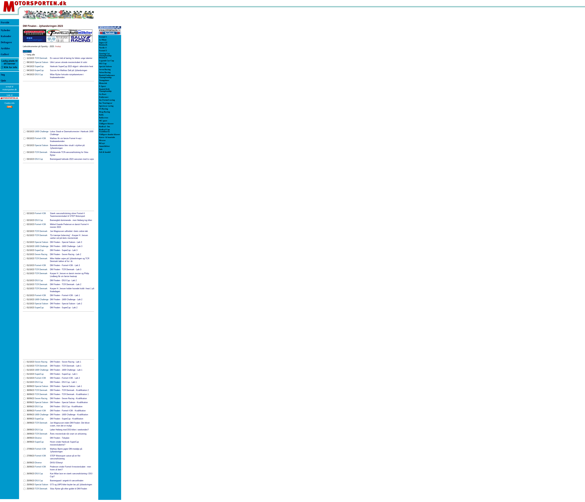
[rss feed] (9, 107)
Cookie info (9, 103)
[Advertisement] (58, 105)
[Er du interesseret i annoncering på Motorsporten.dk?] (9, 69)
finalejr (58, 46)
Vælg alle (30, 55)
